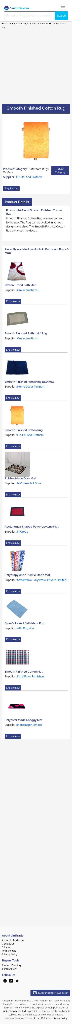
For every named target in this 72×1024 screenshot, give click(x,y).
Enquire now (11, 188)
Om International (27, 290)
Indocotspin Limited (29, 724)
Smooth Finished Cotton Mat (24, 671)
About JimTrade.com (13, 940)
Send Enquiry (9, 968)
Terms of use (9, 950)
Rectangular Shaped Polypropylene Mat (31, 526)
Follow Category (60, 170)
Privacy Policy (10, 954)
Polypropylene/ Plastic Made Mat (27, 575)
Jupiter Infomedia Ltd (14, 1011)
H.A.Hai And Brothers (29, 177)
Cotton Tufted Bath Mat (20, 285)
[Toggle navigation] (63, 6)
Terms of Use (32, 1018)
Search (61, 15)
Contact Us (8, 943)
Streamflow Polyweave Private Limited (41, 580)
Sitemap (6, 947)
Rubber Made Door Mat (20, 478)
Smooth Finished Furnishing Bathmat (29, 381)
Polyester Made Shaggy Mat (23, 720)
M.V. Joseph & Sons (29, 483)
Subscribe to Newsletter (53, 992)
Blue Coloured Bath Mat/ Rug (24, 623)
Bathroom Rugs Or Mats (24, 23)
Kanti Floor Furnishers (31, 676)
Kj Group (22, 531)
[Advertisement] (36, 65)
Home (5, 23)
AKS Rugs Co (25, 628)
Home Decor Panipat (30, 386)
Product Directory (11, 965)
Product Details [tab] (17, 202)
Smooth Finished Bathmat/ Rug (26, 333)
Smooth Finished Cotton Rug (24, 430)
